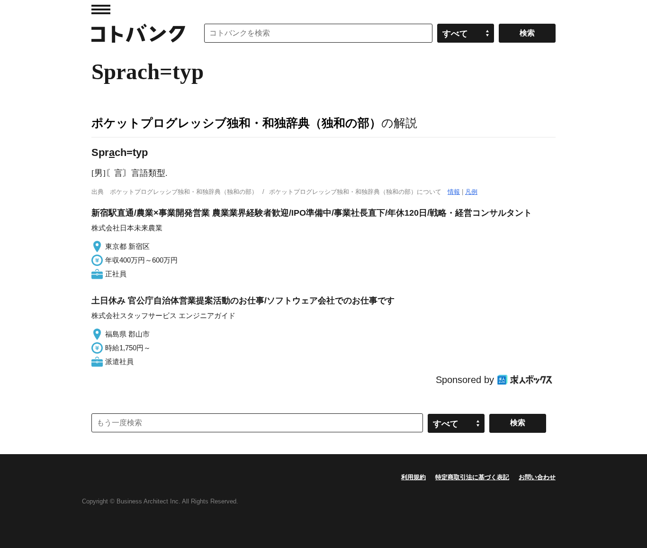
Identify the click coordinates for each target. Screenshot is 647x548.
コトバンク (138, 33)
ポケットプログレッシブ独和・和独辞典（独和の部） (236, 122)
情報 (454, 191)
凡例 (471, 191)
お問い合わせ (537, 477)
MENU (100, 9)
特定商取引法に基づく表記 (472, 477)
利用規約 (413, 477)
